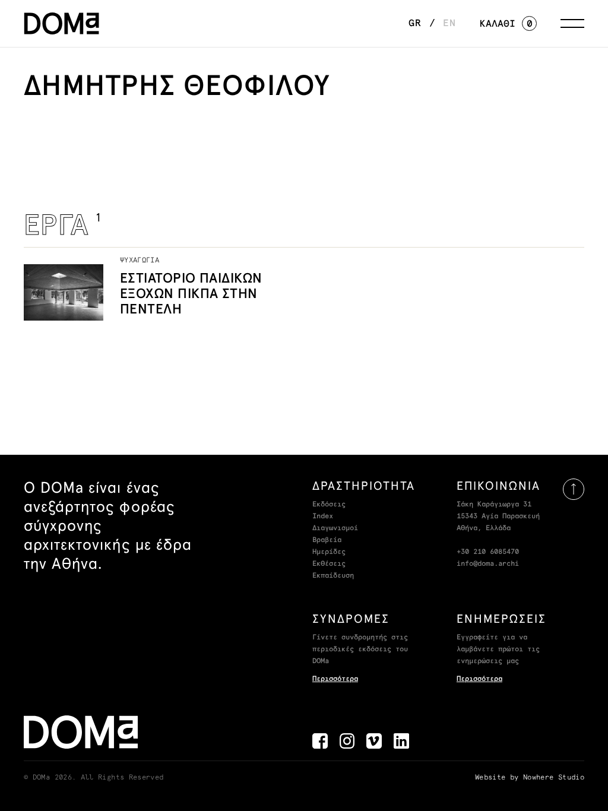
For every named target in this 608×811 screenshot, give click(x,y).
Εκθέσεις (329, 564)
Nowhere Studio (553, 777)
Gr (415, 23)
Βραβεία (326, 540)
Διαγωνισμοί (335, 528)
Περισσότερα (335, 679)
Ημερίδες (329, 552)
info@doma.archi (488, 564)
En (449, 23)
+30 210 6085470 (488, 552)
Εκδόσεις (329, 504)
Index (322, 516)
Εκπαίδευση (333, 575)
